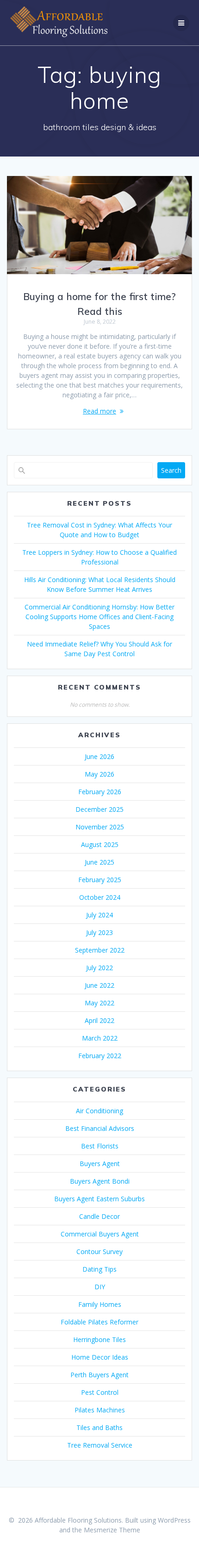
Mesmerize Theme (112, 1529)
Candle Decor (99, 1216)
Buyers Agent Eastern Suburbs (99, 1198)
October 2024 (99, 897)
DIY (99, 1286)
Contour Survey (99, 1251)
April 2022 (99, 1020)
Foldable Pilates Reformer (99, 1321)
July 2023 (99, 932)
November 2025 (99, 826)
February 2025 (99, 879)
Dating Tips (99, 1269)
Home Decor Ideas (99, 1357)
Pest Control (99, 1392)
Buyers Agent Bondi (100, 1181)
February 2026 (99, 791)
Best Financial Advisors (99, 1128)
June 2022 (99, 985)
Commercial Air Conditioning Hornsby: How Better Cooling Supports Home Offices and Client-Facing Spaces (99, 616)
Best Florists (99, 1146)
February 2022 (99, 1055)
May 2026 (99, 774)
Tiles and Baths (99, 1427)
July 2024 (99, 914)
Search (171, 470)
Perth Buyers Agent (99, 1374)
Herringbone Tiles (99, 1339)
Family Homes (99, 1304)
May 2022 (99, 1002)
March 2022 (100, 1038)
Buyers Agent (100, 1163)
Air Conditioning (99, 1110)
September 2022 (99, 950)
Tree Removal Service (99, 1445)
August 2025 (99, 844)
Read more (99, 411)
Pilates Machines (100, 1409)
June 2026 (99, 756)
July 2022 (99, 967)
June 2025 (99, 862)
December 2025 (99, 809)
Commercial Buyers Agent (100, 1234)
